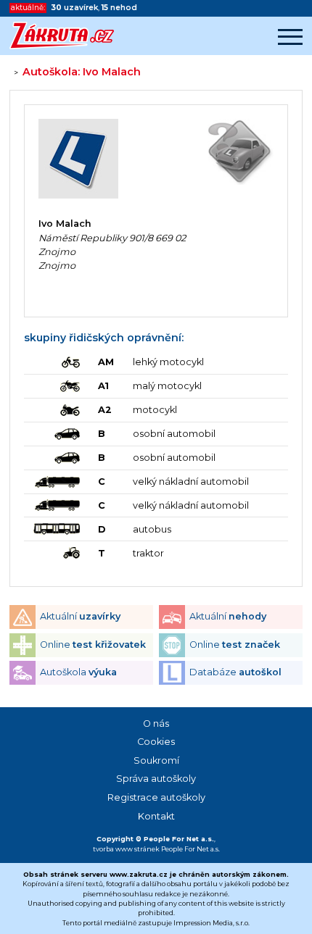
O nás (156, 723)
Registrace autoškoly (156, 797)
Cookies (156, 741)
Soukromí (156, 760)
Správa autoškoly (156, 778)
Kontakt (156, 816)
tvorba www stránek (126, 849)
